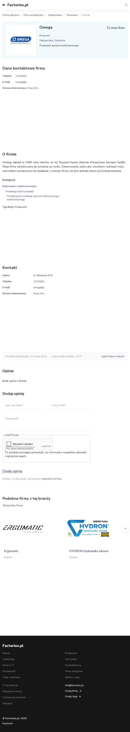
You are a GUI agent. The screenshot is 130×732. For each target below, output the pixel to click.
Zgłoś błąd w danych (112, 356)
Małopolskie (55, 15)
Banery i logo (72, 677)
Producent (21, 207)
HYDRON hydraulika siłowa (88, 551)
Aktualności (9, 671)
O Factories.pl (10, 685)
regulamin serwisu (52, 479)
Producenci (71, 653)
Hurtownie (71, 659)
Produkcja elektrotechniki (20, 191)
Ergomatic (11, 551)
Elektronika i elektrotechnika (19, 186)
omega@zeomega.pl (44, 287)
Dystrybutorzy (73, 665)
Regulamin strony (12, 691)
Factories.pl (17, 4)
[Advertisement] (65, 235)
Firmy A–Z (8, 665)
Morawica (72, 15)
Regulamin (7, 723)
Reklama (7, 703)
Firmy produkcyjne (33, 15)
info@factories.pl (74, 685)
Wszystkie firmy (12, 505)
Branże (6, 653)
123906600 (40, 281)
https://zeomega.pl (43, 293)
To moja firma (115, 28)
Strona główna (10, 15)
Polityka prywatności (14, 697)
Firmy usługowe (74, 671)
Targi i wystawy (11, 677)
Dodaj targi (71, 696)
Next (125, 528)
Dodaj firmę (71, 691)
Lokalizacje (8, 659)
